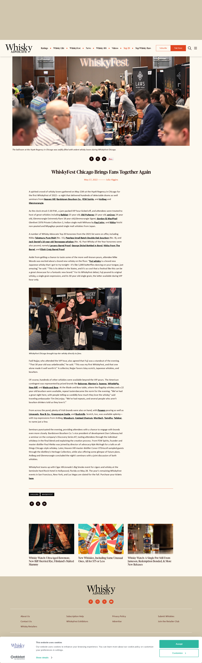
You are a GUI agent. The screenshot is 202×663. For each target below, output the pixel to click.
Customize (177, 653)
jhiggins (34, 494)
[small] (90, 601)
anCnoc (111, 214)
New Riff (33, 387)
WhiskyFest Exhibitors (77, 621)
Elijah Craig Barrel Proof (52, 249)
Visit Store (178, 48)
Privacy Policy (119, 616)
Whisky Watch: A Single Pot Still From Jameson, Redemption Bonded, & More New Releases (149, 561)
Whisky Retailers (29, 626)
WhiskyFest (47, 494)
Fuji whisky (95, 261)
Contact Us (26, 621)
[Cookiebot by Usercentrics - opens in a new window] (18, 658)
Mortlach (98, 418)
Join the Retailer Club (168, 621)
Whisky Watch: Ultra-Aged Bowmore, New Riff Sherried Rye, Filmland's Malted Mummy (51, 561)
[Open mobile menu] (195, 48)
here (31, 478)
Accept (179, 644)
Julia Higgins (112, 179)
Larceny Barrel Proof (60, 245)
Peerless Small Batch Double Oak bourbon (87, 237)
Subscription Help (75, 616)
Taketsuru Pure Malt (45, 237)
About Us (25, 616)
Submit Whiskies (166, 616)
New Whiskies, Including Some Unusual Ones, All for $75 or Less (100, 559)
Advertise (117, 621)
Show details (42, 657)
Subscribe (163, 48)
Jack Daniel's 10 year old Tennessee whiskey (51, 241)
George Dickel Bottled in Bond (87, 245)
